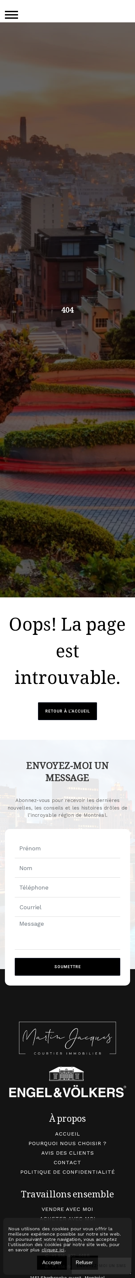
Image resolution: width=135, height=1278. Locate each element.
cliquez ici (53, 1249)
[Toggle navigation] (11, 15)
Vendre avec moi (67, 1209)
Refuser (84, 1262)
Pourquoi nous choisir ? (67, 1143)
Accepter (52, 1262)
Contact (67, 1162)
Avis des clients (67, 1153)
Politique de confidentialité (67, 1172)
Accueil (67, 1134)
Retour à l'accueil (67, 711)
